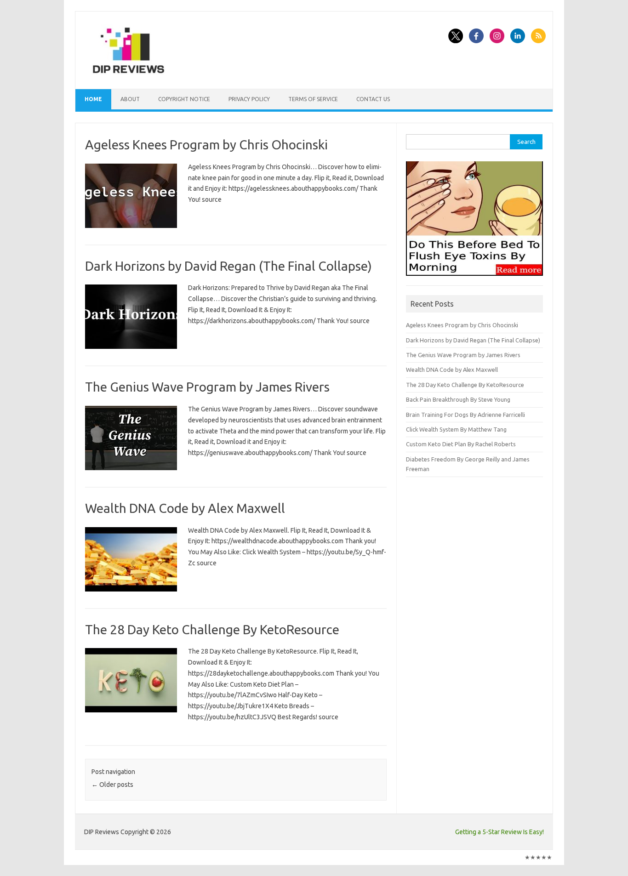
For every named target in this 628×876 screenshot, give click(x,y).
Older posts (112, 784)
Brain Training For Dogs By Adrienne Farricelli (465, 414)
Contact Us (373, 99)
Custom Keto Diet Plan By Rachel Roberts (461, 444)
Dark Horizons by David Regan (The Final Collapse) (228, 266)
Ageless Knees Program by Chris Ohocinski (206, 144)
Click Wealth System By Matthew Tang (456, 429)
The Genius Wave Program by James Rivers (207, 387)
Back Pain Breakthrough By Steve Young (458, 399)
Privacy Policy (249, 99)
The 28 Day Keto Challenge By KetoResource (212, 629)
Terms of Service (313, 99)
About (130, 99)
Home (93, 99)
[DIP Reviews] (127, 73)
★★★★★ (538, 857)
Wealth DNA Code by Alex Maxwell (185, 508)
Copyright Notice (184, 99)
